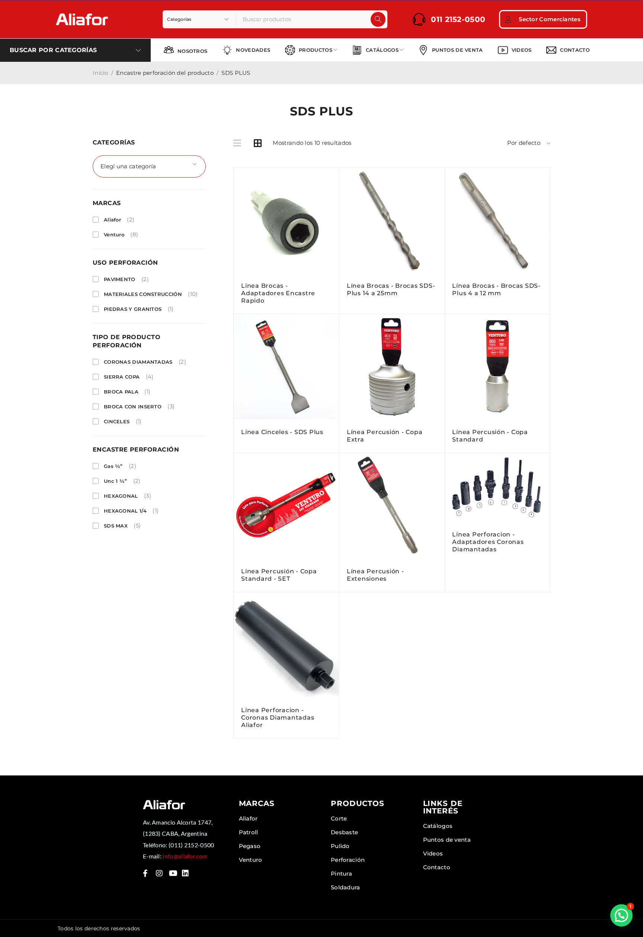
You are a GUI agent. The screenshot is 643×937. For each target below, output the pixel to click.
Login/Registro (508, 19)
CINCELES (116, 421)
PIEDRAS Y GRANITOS (132, 309)
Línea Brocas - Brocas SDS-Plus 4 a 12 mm (496, 289)
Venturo (114, 235)
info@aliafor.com (185, 856)
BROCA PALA (121, 392)
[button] (621, 915)
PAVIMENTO (119, 279)
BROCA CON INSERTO (132, 406)
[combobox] (149, 166)
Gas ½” (113, 466)
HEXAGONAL (121, 496)
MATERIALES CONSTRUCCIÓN (143, 294)
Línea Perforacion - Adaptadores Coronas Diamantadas (488, 542)
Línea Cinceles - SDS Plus (282, 432)
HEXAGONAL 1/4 (125, 511)
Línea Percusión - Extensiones (375, 575)
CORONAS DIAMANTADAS (138, 362)
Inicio (100, 72)
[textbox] (149, 166)
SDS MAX (116, 526)
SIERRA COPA (122, 377)
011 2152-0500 (458, 19)
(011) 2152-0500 (191, 844)
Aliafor (112, 220)
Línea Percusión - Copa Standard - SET (279, 575)
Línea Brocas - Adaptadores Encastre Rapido (278, 293)
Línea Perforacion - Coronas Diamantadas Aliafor (277, 718)
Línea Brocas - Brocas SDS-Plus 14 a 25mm (391, 289)
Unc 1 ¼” (115, 481)
